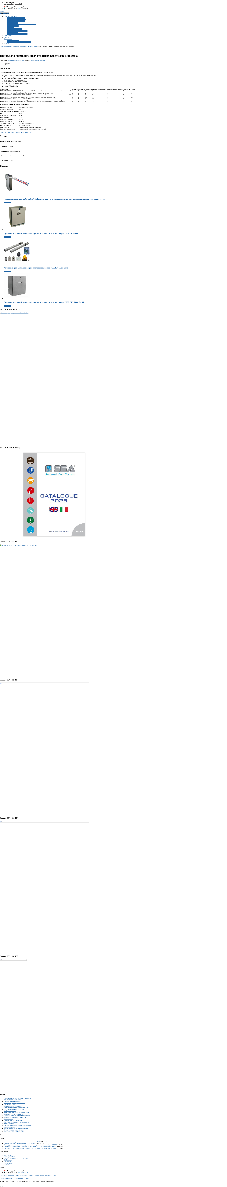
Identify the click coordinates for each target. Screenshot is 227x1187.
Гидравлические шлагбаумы (12, 1099)
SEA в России (8, 39)
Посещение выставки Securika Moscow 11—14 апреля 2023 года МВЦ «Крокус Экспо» (30, 1146)
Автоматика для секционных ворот (14, 1103)
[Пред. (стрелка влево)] (0, 1186)
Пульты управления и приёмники (17, 31)
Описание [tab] (7, 63)
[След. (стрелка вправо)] (2, 1186)
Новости (6, 37)
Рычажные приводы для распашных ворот (16, 1112)
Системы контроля (9, 1104)
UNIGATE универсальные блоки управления (17, 1098)
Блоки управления (12, 32)
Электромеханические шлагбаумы (14, 1109)
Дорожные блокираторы (14, 29)
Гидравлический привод (37, 60)
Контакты (6, 43)
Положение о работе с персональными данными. (15, 1178)
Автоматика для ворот (10, 16)
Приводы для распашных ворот (16, 19)
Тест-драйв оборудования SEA (13, 4)
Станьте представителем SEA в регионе (19, 42)
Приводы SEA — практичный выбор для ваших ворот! (20, 1143)
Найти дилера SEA (13, 40)
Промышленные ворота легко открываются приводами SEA (22, 1142)
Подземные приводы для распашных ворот (17, 1115)
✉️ (9, 2)
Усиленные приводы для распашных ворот (17, 1122)
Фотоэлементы (8, 1119)
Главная (2, 46)
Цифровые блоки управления (12, 1106)
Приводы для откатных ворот (16, 18)
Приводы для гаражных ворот (16, 21)
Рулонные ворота (12, 23)
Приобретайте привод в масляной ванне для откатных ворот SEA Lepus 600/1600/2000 (30, 1148)
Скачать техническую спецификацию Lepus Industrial (16, 132)
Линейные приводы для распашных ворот (16, 1107)
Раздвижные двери (13, 26)
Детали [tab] (6, 64)
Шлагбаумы (10, 27)
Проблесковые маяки (10, 1111)
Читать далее (7, 202)
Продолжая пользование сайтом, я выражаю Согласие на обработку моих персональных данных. (29, 1175)
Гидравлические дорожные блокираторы (16, 1128)
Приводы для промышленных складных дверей (21, 24)
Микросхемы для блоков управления (15, 1117)
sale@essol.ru (24, 8)
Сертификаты (8, 1163)
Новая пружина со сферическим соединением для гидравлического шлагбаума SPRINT (30, 1145)
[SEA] (113, 11)
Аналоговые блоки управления (13, 1114)
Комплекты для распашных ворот (17, 34)
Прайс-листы (8, 35)
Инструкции (7, 1161)
